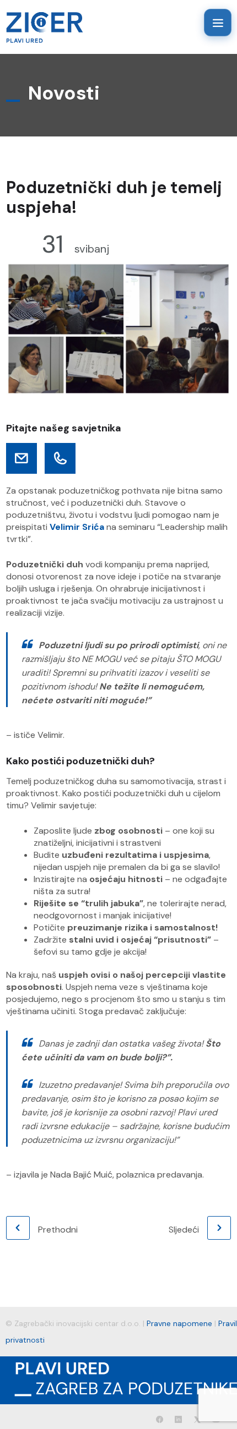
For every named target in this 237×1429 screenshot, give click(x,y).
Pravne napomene (179, 1323)
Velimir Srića (77, 527)
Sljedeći (184, 1229)
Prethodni (58, 1229)
